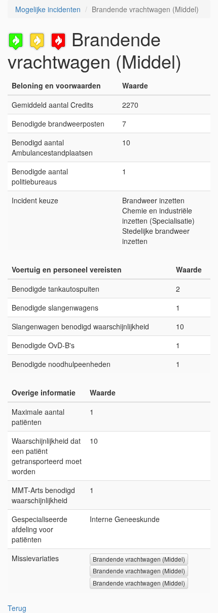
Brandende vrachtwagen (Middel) (139, 559)
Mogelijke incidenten (48, 9)
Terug (17, 608)
